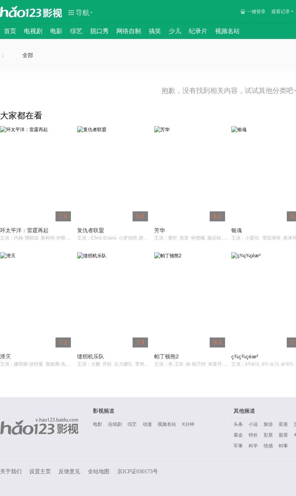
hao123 (21, 11)
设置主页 (40, 471)
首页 (10, 31)
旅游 (268, 424)
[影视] (53, 12)
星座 (283, 424)
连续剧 (115, 424)
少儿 (175, 31)
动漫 (147, 424)
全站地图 (98, 471)
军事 (238, 446)
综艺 (76, 31)
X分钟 (188, 424)
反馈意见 (69, 471)
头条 (238, 424)
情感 (268, 446)
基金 (238, 435)
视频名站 (227, 31)
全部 (27, 55)
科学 (253, 446)
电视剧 (33, 31)
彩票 (268, 435)
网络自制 (128, 31)
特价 (253, 435)
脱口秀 (99, 31)
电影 (56, 31)
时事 (283, 446)
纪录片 (198, 31)
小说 (253, 424)
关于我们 (11, 471)
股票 (283, 435)
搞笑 (155, 31)
